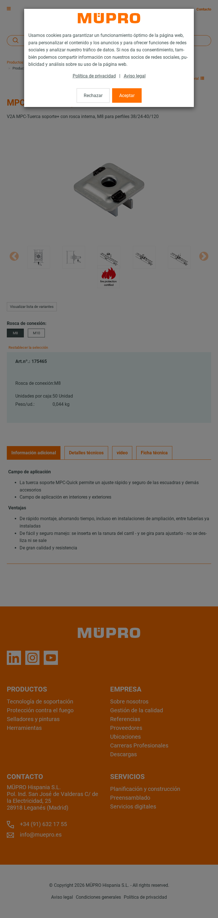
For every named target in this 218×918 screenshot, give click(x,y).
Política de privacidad (94, 76)
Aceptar (127, 95)
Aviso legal (135, 76)
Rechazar (93, 95)
